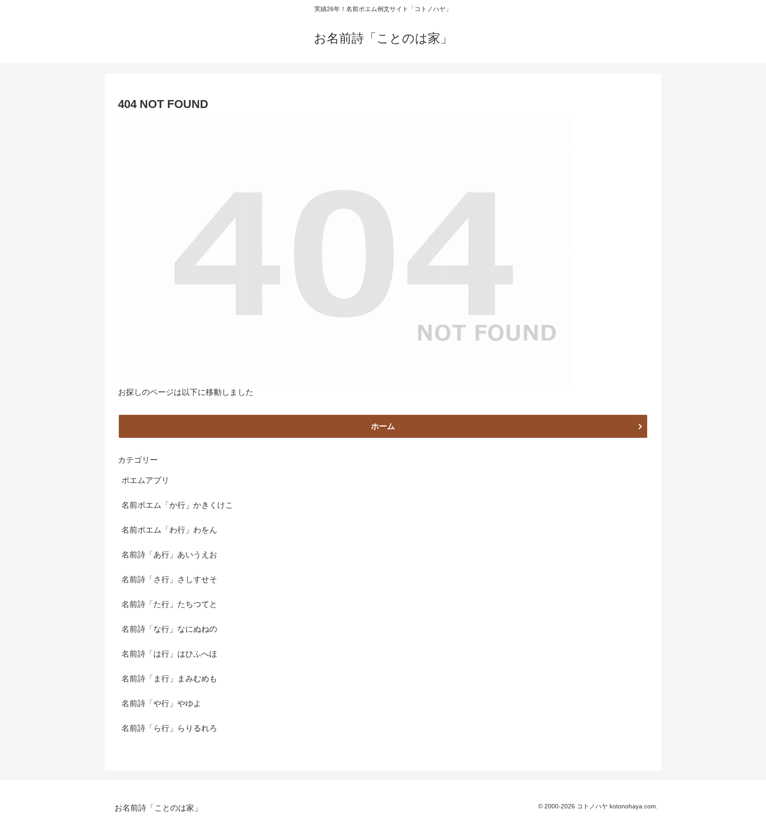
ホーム (383, 426)
